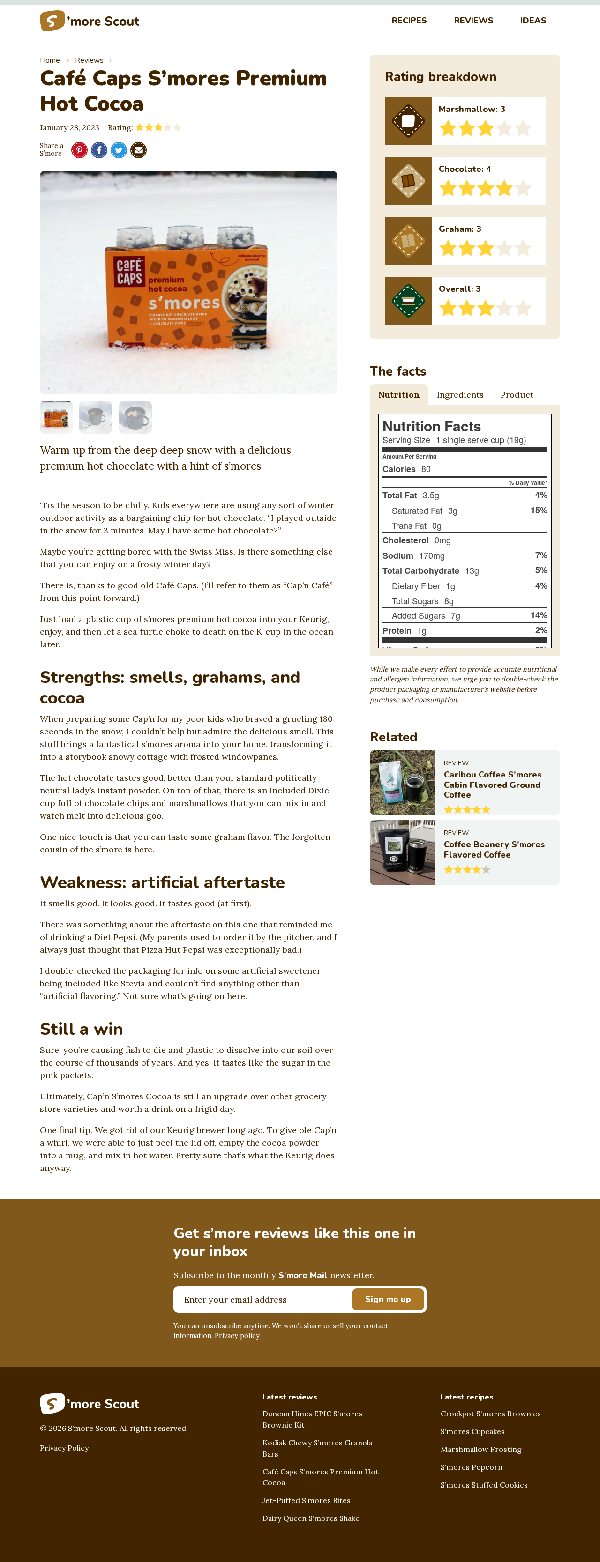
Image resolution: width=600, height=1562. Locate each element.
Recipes (409, 20)
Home (50, 60)
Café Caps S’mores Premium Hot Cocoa (320, 1477)
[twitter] (119, 150)
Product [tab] (517, 394)
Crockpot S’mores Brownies (491, 1413)
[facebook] (99, 150)
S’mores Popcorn (471, 1467)
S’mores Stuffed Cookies (484, 1484)
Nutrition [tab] (399, 394)
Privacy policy (237, 1336)
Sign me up (388, 1299)
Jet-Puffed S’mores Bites (306, 1500)
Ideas (533, 20)
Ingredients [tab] (460, 394)
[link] (465, 782)
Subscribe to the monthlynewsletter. (274, 1275)
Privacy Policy (64, 1447)
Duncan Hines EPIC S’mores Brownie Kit (312, 1419)
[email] (138, 150)
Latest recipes (467, 1397)
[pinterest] (79, 150)
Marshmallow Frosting (481, 1449)
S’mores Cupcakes (473, 1431)
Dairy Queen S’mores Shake (311, 1518)
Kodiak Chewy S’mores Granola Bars (317, 1448)
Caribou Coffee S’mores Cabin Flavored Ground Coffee (492, 784)
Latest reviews (289, 1397)
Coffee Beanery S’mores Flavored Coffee (494, 849)
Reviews (474, 20)
